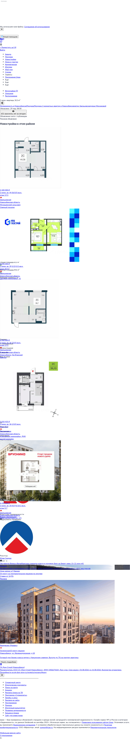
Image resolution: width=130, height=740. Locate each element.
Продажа (9, 57)
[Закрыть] (2, 29)
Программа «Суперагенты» (16, 695)
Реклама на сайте (12, 700)
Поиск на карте (11, 687)
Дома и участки (11, 62)
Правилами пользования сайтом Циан (97, 722)
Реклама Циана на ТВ (14, 692)
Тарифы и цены (11, 697)
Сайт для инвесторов (14, 715)
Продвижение (11, 702)
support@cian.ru (46, 727)
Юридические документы (15, 685)
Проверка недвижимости (15, 710)
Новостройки (10, 59)
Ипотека (8, 67)
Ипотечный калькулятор (15, 708)
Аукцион (8, 690)
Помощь (8, 705)
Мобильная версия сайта (10, 733)
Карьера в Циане (12, 713)
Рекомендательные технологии (103, 727)
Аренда (8, 54)
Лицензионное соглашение (24, 725)
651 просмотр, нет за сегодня (13, 113)
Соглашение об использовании (37, 26)
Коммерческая (11, 64)
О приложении (6, 735)
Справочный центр (13, 682)
